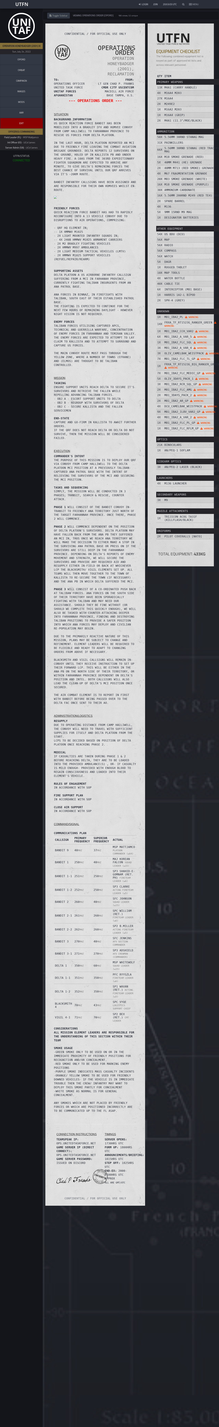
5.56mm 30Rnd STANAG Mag (184, 137)
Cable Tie (172, 283)
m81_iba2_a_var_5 (185, 336)
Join (155, 4)
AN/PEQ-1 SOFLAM (177, 450)
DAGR (167, 261)
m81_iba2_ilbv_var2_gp (189, 411)
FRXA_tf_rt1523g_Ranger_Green (189, 324)
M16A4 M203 (173, 93)
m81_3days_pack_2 (185, 395)
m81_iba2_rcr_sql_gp (188, 384)
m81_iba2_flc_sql (185, 342)
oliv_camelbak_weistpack (191, 353)
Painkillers (173, 142)
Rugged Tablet (175, 267)
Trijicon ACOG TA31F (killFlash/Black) (180, 518)
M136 (167, 206)
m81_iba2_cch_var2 (186, 331)
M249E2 (169, 104)
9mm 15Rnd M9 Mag (178, 212)
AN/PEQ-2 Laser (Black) (183, 467)
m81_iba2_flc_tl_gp (187, 358)
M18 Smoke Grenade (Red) (184, 157)
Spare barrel (174, 201)
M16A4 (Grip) (174, 115)
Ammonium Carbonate (179, 190)
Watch (168, 256)
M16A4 (168, 98)
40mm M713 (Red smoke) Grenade (189, 168)
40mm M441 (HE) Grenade (183, 162)
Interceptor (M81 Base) (183, 289)
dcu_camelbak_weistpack (190, 406)
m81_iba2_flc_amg (185, 389)
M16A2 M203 (173, 109)
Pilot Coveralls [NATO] (183, 536)
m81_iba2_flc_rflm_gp (189, 428)
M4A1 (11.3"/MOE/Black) (183, 120)
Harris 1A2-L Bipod (179, 295)
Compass (170, 250)
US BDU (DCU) (174, 234)
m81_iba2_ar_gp (183, 400)
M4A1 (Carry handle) (180, 87)
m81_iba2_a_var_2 (185, 417)
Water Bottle (174, 278)
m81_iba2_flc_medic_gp (189, 373)
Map (167, 239)
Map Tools (172, 272)
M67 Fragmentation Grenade (185, 173)
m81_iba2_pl (181, 317)
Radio (168, 245)
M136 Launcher (175, 483)
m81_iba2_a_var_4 (185, 348)
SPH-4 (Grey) (174, 300)
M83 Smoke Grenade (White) (185, 179)
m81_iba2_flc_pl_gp (187, 422)
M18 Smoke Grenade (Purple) (186, 184)
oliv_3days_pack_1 (186, 378)
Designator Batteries (181, 217)
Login (144, 4)
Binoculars (173, 445)
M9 (166, 500)
